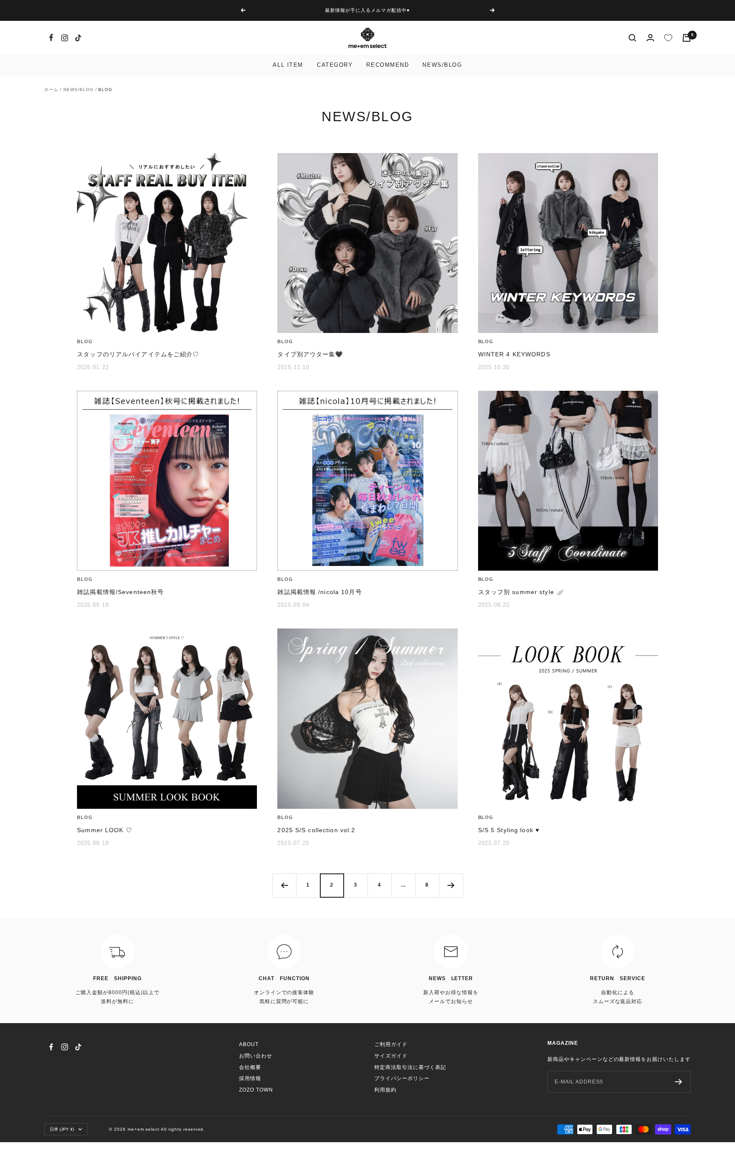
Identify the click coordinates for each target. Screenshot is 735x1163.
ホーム (51, 89)
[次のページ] (451, 885)
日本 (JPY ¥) (62, 1129)
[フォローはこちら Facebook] (51, 38)
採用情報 (250, 1078)
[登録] (678, 1082)
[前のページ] (284, 885)
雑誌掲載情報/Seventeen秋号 (120, 592)
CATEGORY (335, 65)
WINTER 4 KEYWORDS (514, 354)
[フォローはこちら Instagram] (64, 38)
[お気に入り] (668, 38)
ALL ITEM (288, 65)
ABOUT (249, 1044)
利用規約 (385, 1090)
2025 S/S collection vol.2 (316, 830)
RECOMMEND (387, 65)
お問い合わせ (255, 1056)
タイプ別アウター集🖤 (310, 354)
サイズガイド (390, 1056)
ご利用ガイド (390, 1044)
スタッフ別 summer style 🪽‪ (521, 592)
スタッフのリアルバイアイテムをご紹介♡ (138, 354)
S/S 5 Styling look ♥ (508, 830)
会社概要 (250, 1067)
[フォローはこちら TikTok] (78, 38)
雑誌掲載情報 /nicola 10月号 (319, 592)
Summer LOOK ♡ (104, 830)
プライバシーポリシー (402, 1078)
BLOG (85, 341)
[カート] (686, 38)
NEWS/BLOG (442, 65)
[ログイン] (650, 37)
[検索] (632, 38)
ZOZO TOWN (256, 1090)
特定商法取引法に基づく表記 (410, 1067)
